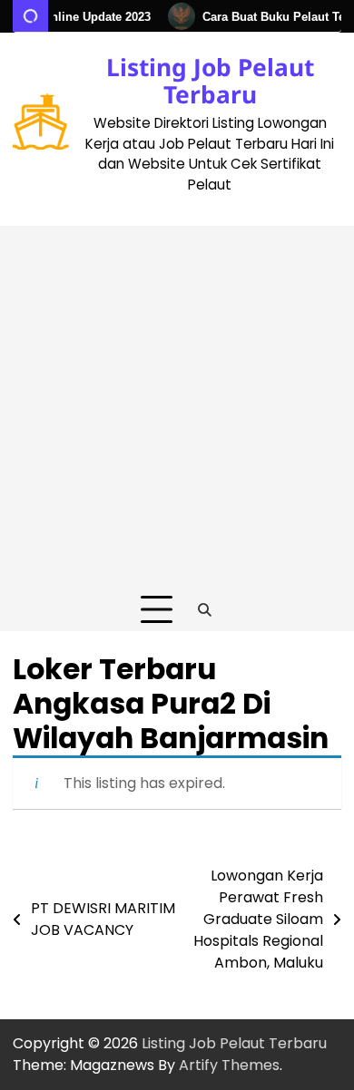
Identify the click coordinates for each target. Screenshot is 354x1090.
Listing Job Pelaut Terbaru (210, 81)
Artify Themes (229, 1065)
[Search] (205, 610)
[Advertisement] (177, 402)
